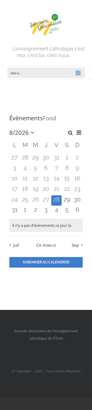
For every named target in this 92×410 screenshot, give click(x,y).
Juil (16, 245)
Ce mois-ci (46, 245)
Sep (75, 245)
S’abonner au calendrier (46, 262)
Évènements (26, 118)
